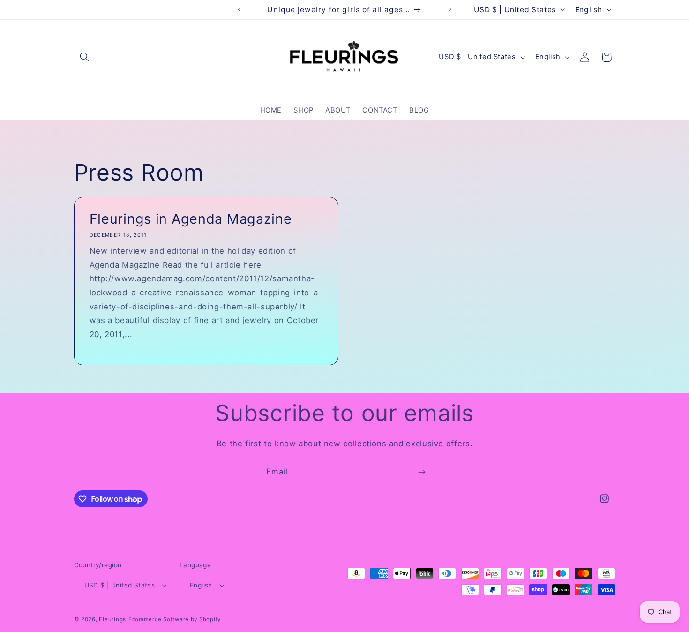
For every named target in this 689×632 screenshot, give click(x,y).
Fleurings (112, 619)
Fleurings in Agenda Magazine (190, 219)
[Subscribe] (422, 472)
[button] (85, 57)
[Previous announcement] (239, 9)
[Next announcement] (450, 9)
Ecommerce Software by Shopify (174, 619)
